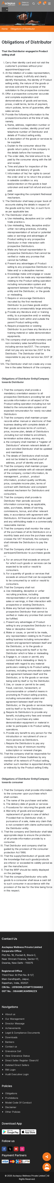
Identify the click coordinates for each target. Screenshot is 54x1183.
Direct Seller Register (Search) (22, 1060)
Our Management (14, 1018)
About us (10, 1014)
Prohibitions (11, 1098)
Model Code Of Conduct (18, 1102)
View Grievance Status (17, 1055)
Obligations (11, 1093)
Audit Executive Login (17, 1074)
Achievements (13, 1028)
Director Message (14, 1023)
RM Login (10, 1069)
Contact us (11, 1046)
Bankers (9, 1042)
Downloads (11, 1037)
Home (5, 29)
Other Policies (12, 1111)
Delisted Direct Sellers (17, 1065)
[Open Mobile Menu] (49, 3)
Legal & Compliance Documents (22, 1032)
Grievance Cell (13, 1051)
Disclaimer (10, 1107)
